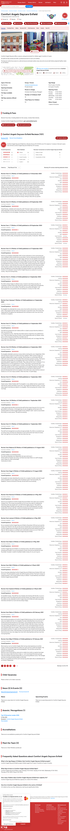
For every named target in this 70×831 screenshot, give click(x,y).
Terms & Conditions (62, 816)
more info (53, 798)
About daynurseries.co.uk (62, 807)
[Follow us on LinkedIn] (6, 827)
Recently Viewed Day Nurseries (39, 811)
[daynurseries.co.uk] (7, 2)
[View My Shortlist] (61, 2)
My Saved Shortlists (39, 809)
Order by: (3, 167)
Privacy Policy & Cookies (61, 818)
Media (59, 815)
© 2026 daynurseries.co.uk (7, 829)
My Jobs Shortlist (50, 806)
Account (37, 806)
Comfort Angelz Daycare (31, 85)
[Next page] (17, 666)
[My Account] (67, 2)
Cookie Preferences (62, 820)
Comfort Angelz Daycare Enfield (14, 719)
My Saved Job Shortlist (51, 808)
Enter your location (43, 68)
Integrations (60, 811)
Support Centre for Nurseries (62, 813)
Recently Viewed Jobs (51, 809)
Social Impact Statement (61, 823)
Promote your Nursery (62, 809)
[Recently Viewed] (64, 2)
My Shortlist (37, 808)
